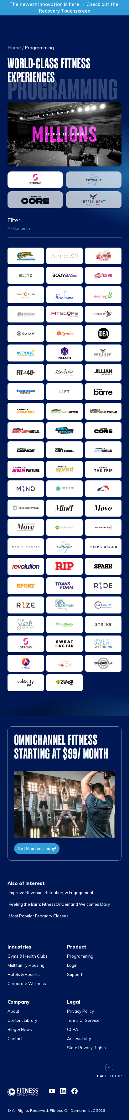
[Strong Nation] (35, 179)
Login (72, 965)
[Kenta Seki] (26, 391)
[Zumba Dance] (64, 682)
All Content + (19, 228)
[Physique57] (93, 179)
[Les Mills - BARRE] (103, 391)
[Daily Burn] (26, 294)
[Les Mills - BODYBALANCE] (64, 411)
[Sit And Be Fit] (103, 604)
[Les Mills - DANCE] (26, 449)
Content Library (22, 1020)
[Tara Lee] (64, 663)
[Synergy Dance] (26, 663)
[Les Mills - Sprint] (64, 469)
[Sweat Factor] (64, 644)
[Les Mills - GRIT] (64, 449)
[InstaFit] (64, 352)
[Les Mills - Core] (35, 199)
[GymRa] (64, 333)
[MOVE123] (103, 508)
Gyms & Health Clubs (28, 956)
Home (14, 48)
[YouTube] (52, 1091)
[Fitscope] (64, 314)
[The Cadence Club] (103, 663)
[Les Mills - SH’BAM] (26, 469)
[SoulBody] (64, 624)
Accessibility (79, 1038)
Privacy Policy (80, 1011)
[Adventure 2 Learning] (26, 256)
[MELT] (103, 488)
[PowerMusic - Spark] (103, 566)
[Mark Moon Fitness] (64, 488)
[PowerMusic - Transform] (64, 585)
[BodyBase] (64, 275)
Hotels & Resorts (24, 974)
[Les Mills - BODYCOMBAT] (103, 411)
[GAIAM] (26, 333)
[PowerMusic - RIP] (64, 566)
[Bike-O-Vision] (103, 256)
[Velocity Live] (26, 682)
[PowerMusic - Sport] (26, 585)
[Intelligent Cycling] (93, 199)
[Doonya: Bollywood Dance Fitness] (103, 294)
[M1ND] (26, 488)
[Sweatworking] (103, 644)
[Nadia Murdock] (103, 527)
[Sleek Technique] (26, 624)
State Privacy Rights (86, 1047)
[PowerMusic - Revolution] (26, 566)
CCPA (72, 1029)
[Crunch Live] (103, 275)
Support (74, 974)
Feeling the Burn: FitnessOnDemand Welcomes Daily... (60, 904)
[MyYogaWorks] (64, 527)
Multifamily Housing (26, 965)
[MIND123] (64, 508)
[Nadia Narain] (26, 546)
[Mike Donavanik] (26, 508)
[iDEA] (103, 333)
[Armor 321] (64, 256)
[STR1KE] (103, 624)
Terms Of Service (83, 1020)
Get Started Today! (37, 848)
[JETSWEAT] (64, 372)
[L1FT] (64, 391)
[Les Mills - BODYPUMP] (26, 430)
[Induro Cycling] (26, 352)
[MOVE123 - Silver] (26, 527)
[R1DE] (103, 585)
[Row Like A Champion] (64, 604)
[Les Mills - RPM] (103, 449)
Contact (15, 1038)
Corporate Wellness (27, 983)
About (13, 1011)
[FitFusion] (26, 314)
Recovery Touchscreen (64, 11)
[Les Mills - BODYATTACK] (26, 411)
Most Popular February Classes (39, 915)
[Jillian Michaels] (103, 372)
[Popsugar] (103, 546)
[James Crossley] (26, 372)
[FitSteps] (103, 314)
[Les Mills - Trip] (103, 469)
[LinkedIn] (63, 1091)
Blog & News (20, 1029)
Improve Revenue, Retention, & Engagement (51, 892)
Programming (80, 956)
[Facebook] (74, 1091)
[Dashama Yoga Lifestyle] (64, 294)
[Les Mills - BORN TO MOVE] (64, 430)
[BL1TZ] (26, 275)
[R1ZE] (26, 604)
